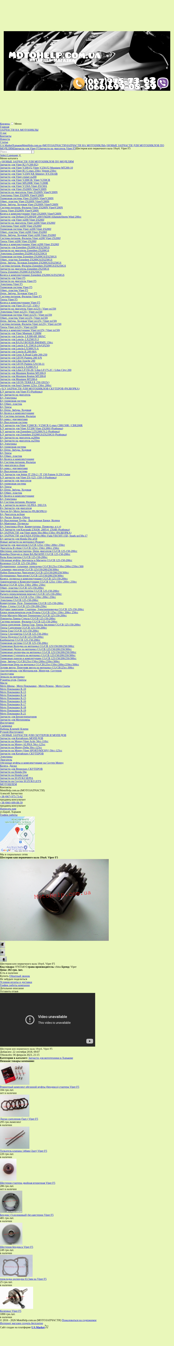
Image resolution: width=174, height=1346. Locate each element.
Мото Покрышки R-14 (13, 695)
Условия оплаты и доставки (16, 982)
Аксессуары (7, 673)
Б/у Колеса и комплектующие (17, 413)
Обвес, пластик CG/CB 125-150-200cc (22, 587)
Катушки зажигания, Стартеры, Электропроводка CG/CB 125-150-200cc (42, 609)
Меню (18, 123)
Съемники (6, 725)
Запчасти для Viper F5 (12, 278)
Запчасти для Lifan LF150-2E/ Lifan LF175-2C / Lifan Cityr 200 (35, 370)
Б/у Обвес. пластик (11, 403)
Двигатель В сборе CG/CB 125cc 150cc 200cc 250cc (29, 548)
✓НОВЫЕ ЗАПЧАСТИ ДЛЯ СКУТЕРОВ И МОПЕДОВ (33, 735)
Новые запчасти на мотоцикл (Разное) (22, 541)
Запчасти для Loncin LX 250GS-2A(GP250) (25, 345)
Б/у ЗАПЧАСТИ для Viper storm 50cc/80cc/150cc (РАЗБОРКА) (35, 532)
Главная (4, 126)
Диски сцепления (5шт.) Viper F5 (19, 1118)
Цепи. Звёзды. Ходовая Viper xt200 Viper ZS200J (28, 235)
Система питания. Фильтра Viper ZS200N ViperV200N (31, 207)
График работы (9, 814)
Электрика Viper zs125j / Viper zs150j (21, 311)
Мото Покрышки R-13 (13, 692)
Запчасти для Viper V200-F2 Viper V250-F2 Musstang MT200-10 (36, 167)
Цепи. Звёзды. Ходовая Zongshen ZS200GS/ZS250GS (30, 262)
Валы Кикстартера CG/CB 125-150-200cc (24, 557)
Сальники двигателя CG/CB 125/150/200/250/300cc (29, 569)
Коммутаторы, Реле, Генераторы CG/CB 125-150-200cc (32, 603)
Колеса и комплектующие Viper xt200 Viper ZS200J (29, 244)
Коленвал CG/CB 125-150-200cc (18, 563)
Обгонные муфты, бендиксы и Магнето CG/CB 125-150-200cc (36, 560)
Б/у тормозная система (13, 400)
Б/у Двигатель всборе (12, 514)
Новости (5, 139)
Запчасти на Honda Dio (13, 772)
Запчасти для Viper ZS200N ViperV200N (23, 189)
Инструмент (7, 722)
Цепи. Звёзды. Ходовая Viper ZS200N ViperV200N (29, 204)
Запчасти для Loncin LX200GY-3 (19, 366)
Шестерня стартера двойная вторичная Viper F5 (27, 1182)
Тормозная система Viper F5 (16, 287)
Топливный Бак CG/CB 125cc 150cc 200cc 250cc (28, 597)
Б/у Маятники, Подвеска (14, 523)
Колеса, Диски (8, 765)
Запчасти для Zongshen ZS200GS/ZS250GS (25, 247)
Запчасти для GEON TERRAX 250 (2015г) (24, 382)
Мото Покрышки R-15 (13, 698)
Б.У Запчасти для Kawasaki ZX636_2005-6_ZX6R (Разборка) (35, 529)
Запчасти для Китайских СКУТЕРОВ (22, 753)
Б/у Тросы (6, 407)
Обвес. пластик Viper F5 (14, 290)
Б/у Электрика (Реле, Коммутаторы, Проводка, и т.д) (30, 526)
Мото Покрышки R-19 (13, 710)
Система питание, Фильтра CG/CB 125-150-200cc (28, 621)
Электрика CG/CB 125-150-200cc (19, 600)
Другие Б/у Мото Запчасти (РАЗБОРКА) (23, 511)
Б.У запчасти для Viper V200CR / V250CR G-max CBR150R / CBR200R (41, 425)
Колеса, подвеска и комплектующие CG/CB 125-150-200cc (34, 578)
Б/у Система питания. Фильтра (18, 416)
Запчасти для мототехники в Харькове (50, 1057)
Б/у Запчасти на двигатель (15, 394)
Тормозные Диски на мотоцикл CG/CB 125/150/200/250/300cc (36, 649)
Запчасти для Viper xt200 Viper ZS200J (22, 219)
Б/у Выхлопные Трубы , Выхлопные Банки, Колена (30, 520)
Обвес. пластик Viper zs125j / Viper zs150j (24, 317)
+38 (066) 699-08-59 (11, 802)
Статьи (4, 142)
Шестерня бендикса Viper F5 (16, 1247)
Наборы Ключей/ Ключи (14, 728)
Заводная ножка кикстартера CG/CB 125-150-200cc (29, 590)
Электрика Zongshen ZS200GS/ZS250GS (23, 253)
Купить (4, 976)
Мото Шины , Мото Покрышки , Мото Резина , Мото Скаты (35, 685)
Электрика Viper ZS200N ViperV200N (22, 195)
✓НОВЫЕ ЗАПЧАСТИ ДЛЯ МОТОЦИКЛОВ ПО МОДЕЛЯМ (37, 161)
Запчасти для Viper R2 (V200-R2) (19, 164)
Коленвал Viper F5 (10, 1311)
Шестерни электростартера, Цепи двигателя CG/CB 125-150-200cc (38, 551)
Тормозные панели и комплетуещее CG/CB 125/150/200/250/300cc (38, 658)
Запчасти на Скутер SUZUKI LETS (20, 781)
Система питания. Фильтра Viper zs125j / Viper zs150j (30, 324)
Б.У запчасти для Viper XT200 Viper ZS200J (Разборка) (31, 428)
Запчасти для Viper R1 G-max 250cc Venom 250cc (28, 170)
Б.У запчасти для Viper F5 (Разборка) (21, 391)
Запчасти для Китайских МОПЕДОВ (21, 738)
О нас (3, 132)
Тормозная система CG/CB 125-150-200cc (24, 643)
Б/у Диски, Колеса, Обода (15, 517)
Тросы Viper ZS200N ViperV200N (19, 210)
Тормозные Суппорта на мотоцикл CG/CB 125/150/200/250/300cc (38, 655)
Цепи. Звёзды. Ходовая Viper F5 (18, 293)
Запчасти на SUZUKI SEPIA (16, 778)
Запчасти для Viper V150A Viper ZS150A (23, 186)
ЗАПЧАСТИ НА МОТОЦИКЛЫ (19, 129)
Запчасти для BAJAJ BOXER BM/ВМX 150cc (26, 342)
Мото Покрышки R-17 (13, 704)
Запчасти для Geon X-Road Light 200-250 (23, 354)
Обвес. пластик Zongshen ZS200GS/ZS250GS (26, 259)
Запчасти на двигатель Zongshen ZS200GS (24, 250)
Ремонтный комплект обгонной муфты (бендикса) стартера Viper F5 (39, 1086)
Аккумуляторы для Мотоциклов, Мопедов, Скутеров (31, 670)
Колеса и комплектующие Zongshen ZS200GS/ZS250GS (32, 275)
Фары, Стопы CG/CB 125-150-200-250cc (23, 606)
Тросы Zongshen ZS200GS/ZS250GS (21, 271)
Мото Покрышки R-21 (13, 713)
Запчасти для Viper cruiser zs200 (18, 176)
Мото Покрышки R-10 (13, 689)
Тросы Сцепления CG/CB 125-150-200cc (23, 627)
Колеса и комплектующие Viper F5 (20, 302)
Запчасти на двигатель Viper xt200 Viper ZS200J (27, 222)
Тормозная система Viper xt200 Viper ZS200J (25, 229)
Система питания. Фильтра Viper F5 (21, 296)
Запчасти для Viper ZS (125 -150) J (19, 305)
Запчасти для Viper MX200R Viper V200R (24, 183)
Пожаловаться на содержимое (79, 1320)
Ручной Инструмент (12, 731)
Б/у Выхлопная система (13, 422)
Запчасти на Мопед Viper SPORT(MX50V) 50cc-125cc (31, 750)
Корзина (5, 123)
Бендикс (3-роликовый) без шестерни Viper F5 (27, 1214)
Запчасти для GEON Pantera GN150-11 (22, 363)
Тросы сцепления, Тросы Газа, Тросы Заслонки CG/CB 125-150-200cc (40, 624)
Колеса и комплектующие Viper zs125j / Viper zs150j (30, 330)
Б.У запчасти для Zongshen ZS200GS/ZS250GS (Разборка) (33, 434)
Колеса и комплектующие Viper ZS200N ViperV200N (30, 213)
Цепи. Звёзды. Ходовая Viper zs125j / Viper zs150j (28, 321)
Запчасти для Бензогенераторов (18, 716)
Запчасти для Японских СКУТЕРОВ (21, 768)
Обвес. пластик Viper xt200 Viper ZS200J (23, 232)
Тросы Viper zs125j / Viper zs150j (18, 327)
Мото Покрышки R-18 (13, 707)
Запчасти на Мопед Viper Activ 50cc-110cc (24, 741)
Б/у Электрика (8, 397)
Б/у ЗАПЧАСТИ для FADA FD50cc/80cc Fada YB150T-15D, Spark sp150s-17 (44, 535)
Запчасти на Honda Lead (14, 775)
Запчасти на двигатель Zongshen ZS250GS (24, 268)
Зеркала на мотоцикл (12, 676)
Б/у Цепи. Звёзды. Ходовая (15, 410)
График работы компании (15, 985)
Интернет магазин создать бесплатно (21, 1323)
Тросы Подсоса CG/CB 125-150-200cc (22, 636)
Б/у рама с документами (14, 419)
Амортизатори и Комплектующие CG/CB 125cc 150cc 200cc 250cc (38, 581)
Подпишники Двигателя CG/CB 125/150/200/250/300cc (32, 575)
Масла (3, 682)
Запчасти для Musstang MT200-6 (18, 379)
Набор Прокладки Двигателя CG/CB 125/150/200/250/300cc (34, 572)
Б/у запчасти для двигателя (15, 480)
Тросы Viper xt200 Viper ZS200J (18, 241)
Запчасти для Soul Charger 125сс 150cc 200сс (25, 385)
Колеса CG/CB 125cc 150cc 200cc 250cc (23, 584)
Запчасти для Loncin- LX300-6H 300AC (23, 336)
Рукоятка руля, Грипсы (13, 679)
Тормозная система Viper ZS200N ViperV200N (27, 198)
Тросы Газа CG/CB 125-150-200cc (19, 630)
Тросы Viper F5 (9, 299)
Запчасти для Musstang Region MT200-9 (23, 373)
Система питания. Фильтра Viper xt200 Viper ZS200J (30, 238)
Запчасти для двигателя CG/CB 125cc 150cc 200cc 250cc (32, 544)
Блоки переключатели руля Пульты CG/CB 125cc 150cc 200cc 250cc (39, 612)
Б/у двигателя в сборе (12, 465)
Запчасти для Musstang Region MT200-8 (23, 376)
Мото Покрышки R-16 (13, 701)
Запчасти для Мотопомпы (15, 719)
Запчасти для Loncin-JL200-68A (18, 351)
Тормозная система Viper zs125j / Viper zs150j (26, 314)
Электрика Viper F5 (11, 284)
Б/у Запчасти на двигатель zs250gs (20, 440)
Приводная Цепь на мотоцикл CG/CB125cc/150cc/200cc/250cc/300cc (39, 664)
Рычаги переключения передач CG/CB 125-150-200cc (31, 594)
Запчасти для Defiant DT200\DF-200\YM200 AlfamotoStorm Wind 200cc (40, 216)
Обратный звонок (19, 976)
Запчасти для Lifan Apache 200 (17, 360)
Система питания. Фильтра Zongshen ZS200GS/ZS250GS (33, 265)
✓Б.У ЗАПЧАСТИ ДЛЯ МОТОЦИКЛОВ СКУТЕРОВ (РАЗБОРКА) (40, 388)
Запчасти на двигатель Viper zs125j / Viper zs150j (28, 308)
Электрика (6, 756)
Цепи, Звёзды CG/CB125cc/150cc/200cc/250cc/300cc (30, 661)
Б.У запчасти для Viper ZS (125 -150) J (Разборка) (28, 477)
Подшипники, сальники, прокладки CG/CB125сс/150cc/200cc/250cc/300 (41, 566)
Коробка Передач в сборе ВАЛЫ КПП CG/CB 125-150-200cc (35, 554)
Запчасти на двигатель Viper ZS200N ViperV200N (29, 192)
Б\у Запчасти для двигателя (16, 508)
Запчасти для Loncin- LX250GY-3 (19, 339)
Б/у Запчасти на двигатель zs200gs (20, 437)
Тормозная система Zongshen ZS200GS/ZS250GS (28, 256)
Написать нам (8, 808)
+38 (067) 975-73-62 (11, 796)
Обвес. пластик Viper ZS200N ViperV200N (24, 201)
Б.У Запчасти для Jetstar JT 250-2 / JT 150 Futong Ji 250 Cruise (35, 474)
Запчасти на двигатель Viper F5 (18, 281)
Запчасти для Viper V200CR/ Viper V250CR (25, 179)
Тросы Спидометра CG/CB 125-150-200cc (24, 633)
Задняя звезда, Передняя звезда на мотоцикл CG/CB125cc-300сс (37, 667)
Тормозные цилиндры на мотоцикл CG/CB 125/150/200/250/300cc (38, 652)
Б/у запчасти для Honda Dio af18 (18, 538)
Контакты (5, 136)
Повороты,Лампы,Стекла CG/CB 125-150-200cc (28, 618)
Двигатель (6, 759)
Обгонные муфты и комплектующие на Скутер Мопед (31, 762)
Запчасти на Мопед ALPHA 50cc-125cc (22, 744)
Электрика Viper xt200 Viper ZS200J (20, 225)
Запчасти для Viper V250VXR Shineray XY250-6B (29, 173)
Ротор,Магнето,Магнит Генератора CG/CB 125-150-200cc (33, 615)
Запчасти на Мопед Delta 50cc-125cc (21, 747)
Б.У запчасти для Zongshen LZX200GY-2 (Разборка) (30, 431)
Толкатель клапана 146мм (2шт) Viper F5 (23, 1150)
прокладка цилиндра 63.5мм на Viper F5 (23, 1279)
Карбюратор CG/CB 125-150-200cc (20, 640)
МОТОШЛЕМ (8, 784)
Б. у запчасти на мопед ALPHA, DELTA (23, 505)
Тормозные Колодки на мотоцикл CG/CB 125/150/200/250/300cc (37, 646)
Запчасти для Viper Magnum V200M (20, 333)
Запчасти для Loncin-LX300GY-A (19, 348)
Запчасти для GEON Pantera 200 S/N (21, 357)
